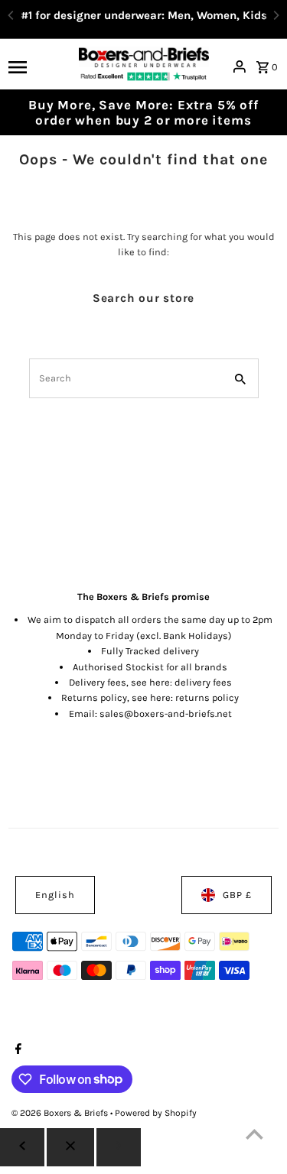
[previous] (22, 1147)
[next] (118, 1147)
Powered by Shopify (156, 1113)
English (55, 894)
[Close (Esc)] (70, 1147)
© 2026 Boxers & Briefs (60, 1113)
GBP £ (237, 894)
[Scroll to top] (254, 1134)
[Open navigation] (38, 66)
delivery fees (203, 682)
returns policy (207, 697)
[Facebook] (16, 1050)
